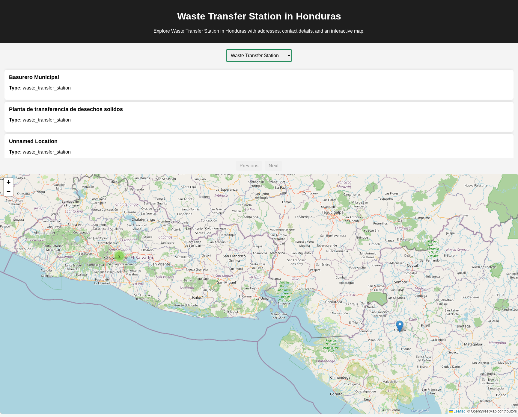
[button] (399, 326)
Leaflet (459, 410)
